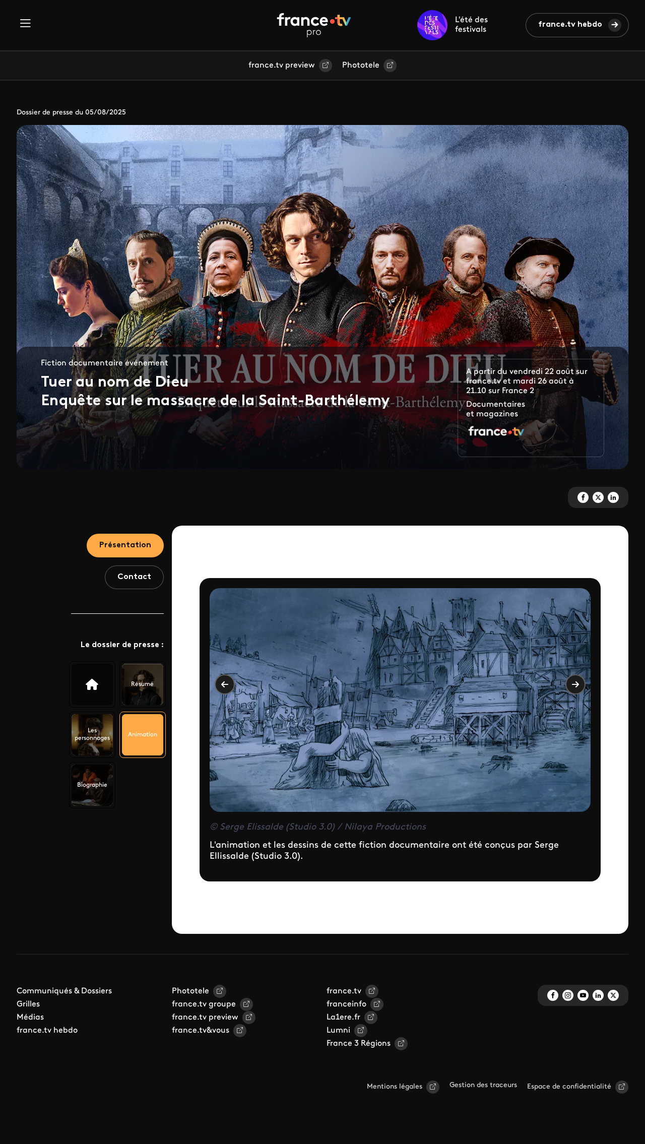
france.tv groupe (204, 1004)
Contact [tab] (134, 577)
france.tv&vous (200, 1031)
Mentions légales (394, 1087)
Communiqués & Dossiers (64, 991)
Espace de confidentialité (569, 1087)
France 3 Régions (359, 1044)
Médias (30, 1017)
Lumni (338, 1031)
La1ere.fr (343, 1017)
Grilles (28, 1004)
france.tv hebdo (570, 25)
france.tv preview (281, 65)
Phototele (360, 65)
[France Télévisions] (314, 25)
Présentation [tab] (125, 545)
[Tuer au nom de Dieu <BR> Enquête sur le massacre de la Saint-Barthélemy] (92, 684)
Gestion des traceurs (483, 1085)
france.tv (344, 991)
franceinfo (346, 1004)
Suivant (575, 684)
